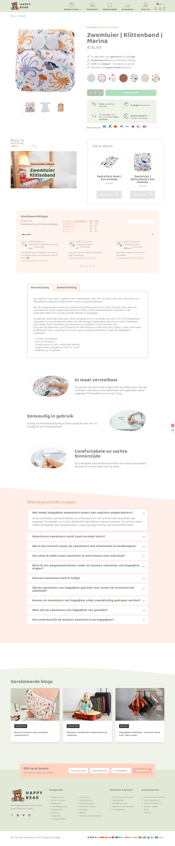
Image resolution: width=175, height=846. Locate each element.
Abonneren (142, 771)
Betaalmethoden (120, 803)
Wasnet (83, 813)
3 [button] (87, 266)
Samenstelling (67, 287)
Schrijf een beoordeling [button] (141, 221)
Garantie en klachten (153, 803)
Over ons (145, 9)
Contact (147, 813)
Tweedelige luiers (59, 806)
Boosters (55, 813)
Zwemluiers (85, 797)
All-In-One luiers (58, 800)
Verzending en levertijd (122, 797)
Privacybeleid (118, 810)
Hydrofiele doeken (87, 806)
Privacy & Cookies (51, 837)
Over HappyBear (151, 800)
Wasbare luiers (71, 9)
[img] (34, 242)
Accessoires (128, 9)
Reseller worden (151, 806)
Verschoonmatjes (87, 803)
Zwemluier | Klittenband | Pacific (43, 244)
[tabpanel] (45, 61)
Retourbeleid (118, 800)
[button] (155, 8)
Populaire (22, 16)
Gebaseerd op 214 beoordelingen (39, 224)
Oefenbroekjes (86, 800)
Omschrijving (40, 287)
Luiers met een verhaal (154, 797)
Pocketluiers (56, 803)
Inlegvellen (56, 816)
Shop (13, 16)
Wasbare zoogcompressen (91, 816)
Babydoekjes (57, 810)
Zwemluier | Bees (84, 244)
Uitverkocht (131, 93)
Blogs (146, 810)
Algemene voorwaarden (123, 806)
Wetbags (83, 810)
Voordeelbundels (58, 819)
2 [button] (84, 266)
